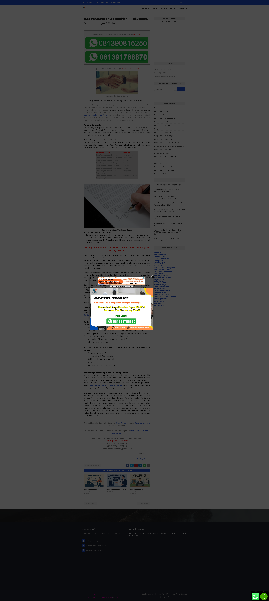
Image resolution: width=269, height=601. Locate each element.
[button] (134, 300)
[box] (121, 309)
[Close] (152, 276)
